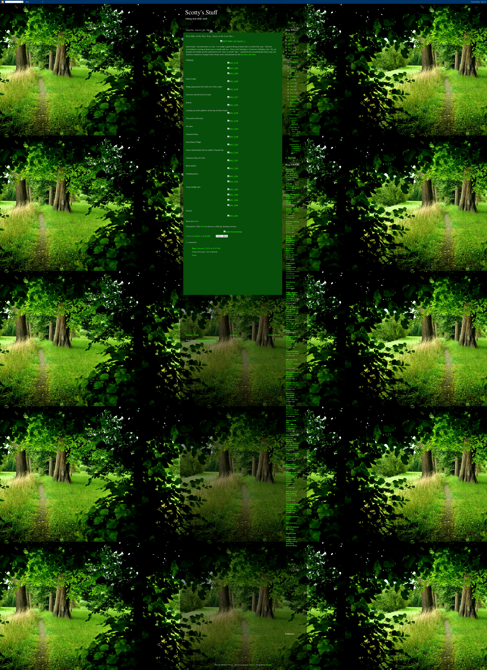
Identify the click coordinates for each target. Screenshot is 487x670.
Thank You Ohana (292, 353)
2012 (290, 51)
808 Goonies (291, 523)
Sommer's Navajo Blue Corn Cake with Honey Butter (292, 412)
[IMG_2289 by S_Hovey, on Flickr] (232, 74)
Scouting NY (291, 337)
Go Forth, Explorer (290, 250)
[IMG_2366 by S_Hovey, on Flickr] (232, 205)
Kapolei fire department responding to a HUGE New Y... (295, 149)
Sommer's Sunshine (290, 394)
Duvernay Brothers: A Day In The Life (292, 364)
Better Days (290, 242)
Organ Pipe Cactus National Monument (292, 255)
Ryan (194, 248)
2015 (290, 40)
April (292, 90)
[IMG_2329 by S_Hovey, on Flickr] (232, 105)
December (294, 57)
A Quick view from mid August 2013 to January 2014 (292, 445)
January (293, 100)
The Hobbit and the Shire (292, 505)
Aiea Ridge (294, 103)
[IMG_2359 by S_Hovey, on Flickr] (232, 129)
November (294, 62)
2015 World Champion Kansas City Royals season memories (292, 273)
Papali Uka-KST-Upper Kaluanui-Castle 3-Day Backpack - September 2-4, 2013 (292, 480)
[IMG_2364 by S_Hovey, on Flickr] (232, 200)
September (294, 71)
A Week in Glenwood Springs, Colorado (292, 200)
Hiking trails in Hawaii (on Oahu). (292, 309)
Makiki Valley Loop (295, 110)
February (294, 96)
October (293, 68)
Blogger (269, 665)
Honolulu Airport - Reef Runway (294, 121)
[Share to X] (222, 236)
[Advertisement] (233, 314)
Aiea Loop (294, 115)
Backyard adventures (290, 375)
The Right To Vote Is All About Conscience (292, 213)
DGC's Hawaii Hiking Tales (292, 294)
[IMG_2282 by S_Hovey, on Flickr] (232, 68)
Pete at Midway (292, 454)
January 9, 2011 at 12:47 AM (208, 248)
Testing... (293, 106)
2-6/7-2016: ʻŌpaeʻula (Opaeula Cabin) (292, 299)
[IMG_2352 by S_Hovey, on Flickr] (232, 182)
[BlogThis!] (219, 236)
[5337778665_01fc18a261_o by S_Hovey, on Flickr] (232, 41)
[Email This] (217, 236)
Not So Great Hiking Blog (291, 493)
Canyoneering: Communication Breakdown (291, 427)
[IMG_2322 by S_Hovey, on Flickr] (232, 145)
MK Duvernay (292, 360)
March (293, 93)
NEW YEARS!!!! (294, 140)
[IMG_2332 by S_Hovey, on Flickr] (232, 153)
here (196, 221)
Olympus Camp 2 (292, 466)
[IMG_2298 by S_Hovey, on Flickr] (232, 137)
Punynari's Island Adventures (291, 265)
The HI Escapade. (290, 185)
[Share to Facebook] (224, 236)
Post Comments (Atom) (206, 340)
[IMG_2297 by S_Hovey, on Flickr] (232, 161)
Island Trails (291, 473)
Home (233, 335)
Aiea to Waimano (292, 188)
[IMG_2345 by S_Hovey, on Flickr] (232, 169)
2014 (290, 44)
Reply (194, 255)
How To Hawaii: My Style (292, 528)
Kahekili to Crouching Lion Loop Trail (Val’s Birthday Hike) (292, 174)
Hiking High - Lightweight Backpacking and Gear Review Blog (291, 542)
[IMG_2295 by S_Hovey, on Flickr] (232, 89)
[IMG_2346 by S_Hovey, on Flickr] (232, 113)
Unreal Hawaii (292, 383)
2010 (290, 158)
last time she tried (248, 55)
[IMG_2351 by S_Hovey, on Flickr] (232, 176)
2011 (290, 54)
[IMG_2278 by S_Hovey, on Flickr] (232, 63)
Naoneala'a (290, 286)
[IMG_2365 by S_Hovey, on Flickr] (232, 195)
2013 (290, 47)
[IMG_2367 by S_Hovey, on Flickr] (232, 216)
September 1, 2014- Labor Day (292, 398)
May (292, 86)
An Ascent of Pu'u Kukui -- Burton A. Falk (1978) (292, 228)
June (292, 83)
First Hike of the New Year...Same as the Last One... (295, 132)
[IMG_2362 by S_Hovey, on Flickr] (232, 190)
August (293, 76)
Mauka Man (291, 464)
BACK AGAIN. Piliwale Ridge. (291, 509)
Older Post (274, 335)
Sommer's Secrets (290, 407)
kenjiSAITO (291, 169)
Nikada (252, 665)
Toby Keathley (292, 351)
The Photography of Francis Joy (292, 386)
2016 (290, 37)
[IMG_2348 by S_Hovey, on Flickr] (232, 121)
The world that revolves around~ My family (292, 438)
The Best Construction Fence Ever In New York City (291, 342)
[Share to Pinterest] (226, 236)
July (292, 80)
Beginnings (291, 533)
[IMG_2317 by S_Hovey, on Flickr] (232, 97)
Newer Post (192, 335)
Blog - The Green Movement (290, 238)
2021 (290, 34)
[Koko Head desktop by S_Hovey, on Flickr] (233, 232)
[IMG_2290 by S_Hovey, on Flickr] (232, 81)
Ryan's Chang (292, 372)
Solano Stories (292, 209)
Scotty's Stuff (201, 12)
